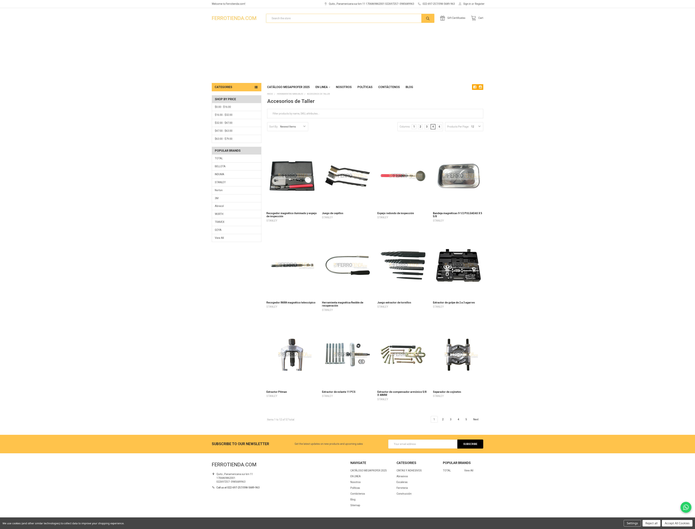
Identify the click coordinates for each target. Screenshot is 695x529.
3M (216, 198)
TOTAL (219, 158)
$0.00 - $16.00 (223, 106)
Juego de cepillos (332, 213)
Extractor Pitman (276, 391)
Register (480, 3)
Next (476, 419)
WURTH (219, 214)
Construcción (404, 493)
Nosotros (344, 87)
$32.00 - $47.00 (223, 122)
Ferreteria (402, 487)
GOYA (218, 229)
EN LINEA (321, 87)
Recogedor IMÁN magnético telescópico (290, 302)
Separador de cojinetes (447, 391)
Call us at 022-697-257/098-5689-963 (238, 487)
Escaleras (402, 482)
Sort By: (273, 126)
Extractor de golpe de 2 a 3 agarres (454, 302)
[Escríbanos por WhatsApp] (686, 507)
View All (219, 237)
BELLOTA (220, 166)
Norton (219, 190)
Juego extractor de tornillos (394, 302)
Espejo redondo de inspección (395, 213)
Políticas (364, 87)
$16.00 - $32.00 (223, 114)
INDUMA (219, 174)
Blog (409, 87)
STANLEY (220, 182)
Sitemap (355, 505)
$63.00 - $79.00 (223, 138)
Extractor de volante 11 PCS (338, 391)
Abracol (219, 206)
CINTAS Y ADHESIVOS (409, 470)
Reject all (651, 523)
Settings (632, 523)
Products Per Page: (458, 126)
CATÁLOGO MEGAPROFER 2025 (288, 87)
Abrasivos (402, 476)
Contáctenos (389, 87)
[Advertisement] (347, 55)
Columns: (405, 126)
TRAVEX (219, 221)
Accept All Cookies (677, 523)
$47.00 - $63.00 (223, 130)
